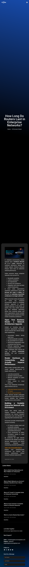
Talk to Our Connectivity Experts (13, 448)
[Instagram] (6, 550)
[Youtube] (12, 550)
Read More (6, 476)
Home (9, 129)
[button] (27, 2)
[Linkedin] (4, 550)
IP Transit (10, 391)
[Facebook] (8, 550)
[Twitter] (10, 550)
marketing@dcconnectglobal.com (16, 539)
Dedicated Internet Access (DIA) (16, 389)
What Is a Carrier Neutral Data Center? (14, 515)
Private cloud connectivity (14, 393)
